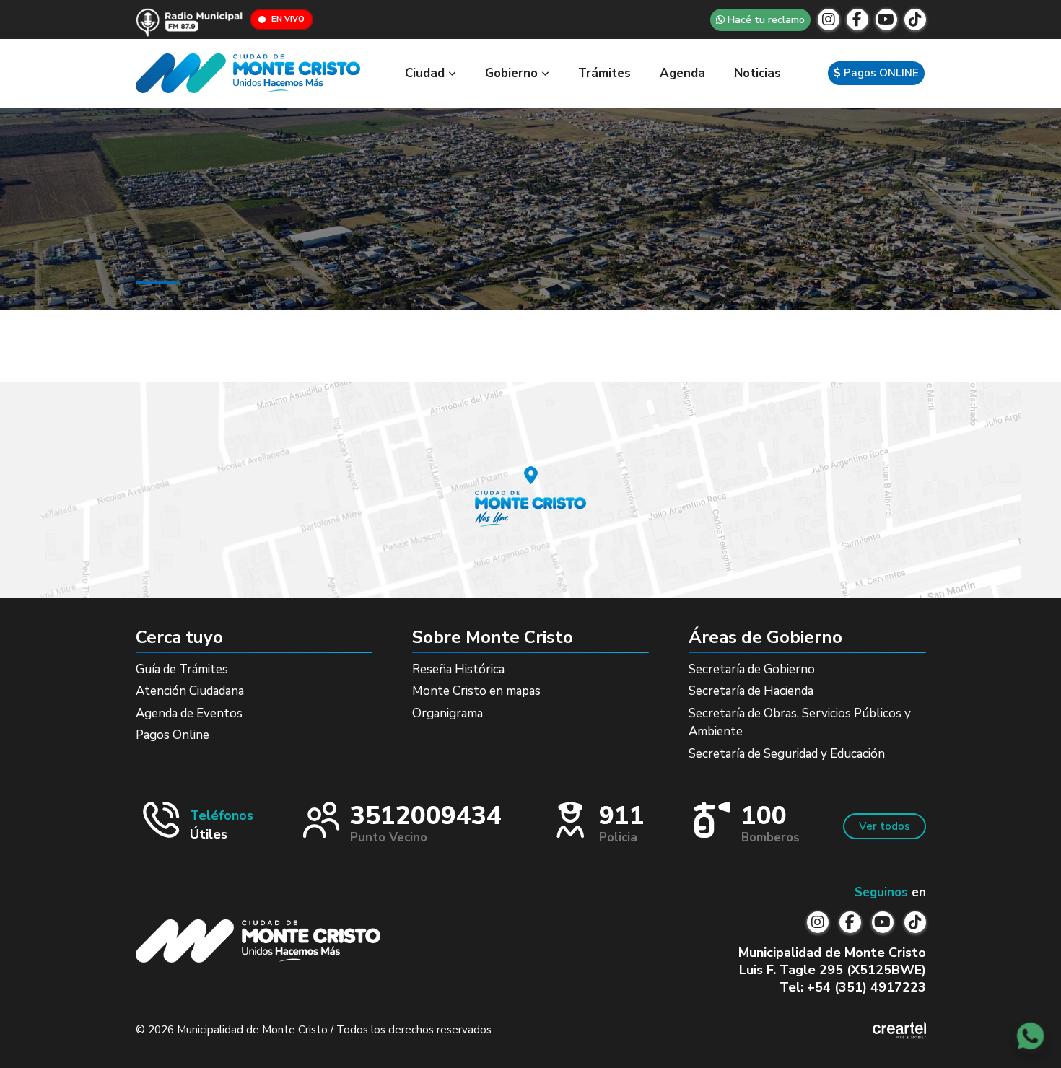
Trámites (604, 73)
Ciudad (426, 73)
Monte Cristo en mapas (476, 691)
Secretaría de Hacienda (751, 691)
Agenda (682, 73)
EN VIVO (288, 19)
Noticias (757, 73)
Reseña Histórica (458, 669)
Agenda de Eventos (189, 713)
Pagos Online (172, 735)
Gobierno (513, 73)
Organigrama (447, 713)
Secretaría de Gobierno (752, 669)
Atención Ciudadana (190, 691)
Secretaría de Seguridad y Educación (787, 753)
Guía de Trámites (182, 669)
